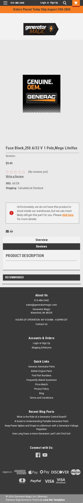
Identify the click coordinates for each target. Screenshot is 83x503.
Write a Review (15, 176)
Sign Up (54, 2)
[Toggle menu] (5, 5)
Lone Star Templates (54, 500)
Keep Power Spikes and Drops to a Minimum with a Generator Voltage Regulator (41, 427)
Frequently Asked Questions (41, 380)
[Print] (11, 231)
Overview (42, 240)
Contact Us (41, 324)
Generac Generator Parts (41, 366)
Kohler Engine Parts (41, 371)
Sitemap (42, 496)
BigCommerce (23, 500)
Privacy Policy (41, 389)
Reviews (41, 246)
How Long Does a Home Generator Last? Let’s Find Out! (41, 433)
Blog (41, 393)
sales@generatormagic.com (41, 305)
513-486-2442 (17, 3)
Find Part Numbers (41, 375)
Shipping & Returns (42, 347)
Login (43, 2)
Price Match (41, 384)
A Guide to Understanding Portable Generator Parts (41, 421)
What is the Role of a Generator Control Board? (41, 416)
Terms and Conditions (41, 397)
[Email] (7, 231)
